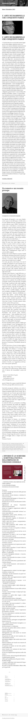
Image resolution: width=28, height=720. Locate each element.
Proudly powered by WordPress (8, 718)
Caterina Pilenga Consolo (10, 446)
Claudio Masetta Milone (20, 446)
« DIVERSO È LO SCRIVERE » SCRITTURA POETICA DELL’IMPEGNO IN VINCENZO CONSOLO (14, 459)
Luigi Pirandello (18, 447)
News (14, 183)
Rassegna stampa (18, 443)
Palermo (7, 448)
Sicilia (15, 449)
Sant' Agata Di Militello (16, 448)
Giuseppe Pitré (12, 447)
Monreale (23, 447)
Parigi (10, 448)
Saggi (16, 714)
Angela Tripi (8, 444)
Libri (13, 714)
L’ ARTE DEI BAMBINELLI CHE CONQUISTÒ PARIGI (13, 16)
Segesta (11, 449)
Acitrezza (4, 444)
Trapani (17, 449)
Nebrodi (3, 448)
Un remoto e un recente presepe (12, 189)
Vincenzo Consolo (8, 3)
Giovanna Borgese (5, 447)
